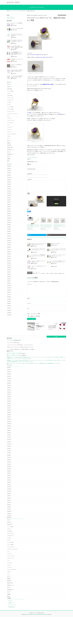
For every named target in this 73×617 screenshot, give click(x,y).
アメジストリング (39, 273)
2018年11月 (9, 312)
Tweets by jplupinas (10, 17)
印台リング (9, 140)
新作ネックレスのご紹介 (55, 243)
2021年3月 (9, 258)
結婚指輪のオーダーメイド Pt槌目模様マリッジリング (40, 326)
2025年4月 (9, 172)
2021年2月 (9, 260)
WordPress (26, 614)
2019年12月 (9, 285)
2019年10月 (9, 491)
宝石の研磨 (9, 145)
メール (29, 303)
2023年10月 (9, 195)
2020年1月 (9, 283)
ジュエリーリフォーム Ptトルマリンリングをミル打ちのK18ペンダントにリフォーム (38, 249)
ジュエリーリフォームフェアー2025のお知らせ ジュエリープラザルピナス (17, 35)
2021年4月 (9, 256)
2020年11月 (9, 265)
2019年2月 (9, 305)
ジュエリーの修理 (10, 109)
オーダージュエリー (10, 97)
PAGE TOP (70, 597)
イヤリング (9, 93)
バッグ (8, 124)
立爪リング (9, 156)
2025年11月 (9, 168)
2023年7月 (9, 202)
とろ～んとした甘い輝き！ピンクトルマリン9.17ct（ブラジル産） (52, 326)
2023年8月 (9, 401)
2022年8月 (9, 428)
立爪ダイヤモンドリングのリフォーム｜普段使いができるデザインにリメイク (16, 41)
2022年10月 (9, 222)
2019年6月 (9, 296)
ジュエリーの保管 (10, 106)
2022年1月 (9, 437)
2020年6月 (9, 274)
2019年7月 (9, 294)
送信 (28, 193)
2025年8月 (9, 170)
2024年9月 (9, 181)
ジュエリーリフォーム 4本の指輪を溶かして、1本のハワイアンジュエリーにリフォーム (38, 255)
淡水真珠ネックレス (10, 149)
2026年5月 (9, 166)
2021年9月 (9, 446)
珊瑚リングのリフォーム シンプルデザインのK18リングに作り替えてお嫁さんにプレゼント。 (23, 363)
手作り (57, 273)
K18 (34, 273)
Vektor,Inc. (46, 614)
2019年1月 (9, 509)
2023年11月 (9, 193)
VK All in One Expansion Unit (40, 614)
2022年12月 (9, 419)
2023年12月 (9, 392)
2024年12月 (9, 177)
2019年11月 (9, 287)
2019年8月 (9, 292)
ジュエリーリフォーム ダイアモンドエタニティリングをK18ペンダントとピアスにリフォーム (58, 249)
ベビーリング (9, 131)
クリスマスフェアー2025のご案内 (17, 28)
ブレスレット (9, 129)
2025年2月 (9, 175)
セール (8, 115)
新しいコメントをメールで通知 (34, 313)
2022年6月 (9, 229)
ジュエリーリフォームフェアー (12, 113)
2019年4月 (9, 301)
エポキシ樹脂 (9, 95)
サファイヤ (9, 104)
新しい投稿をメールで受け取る (34, 316)
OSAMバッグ (9, 86)
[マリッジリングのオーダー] (31, 325)
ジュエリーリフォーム (62, 15)
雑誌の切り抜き (62, 273)
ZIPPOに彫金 (9, 88)
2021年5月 (9, 455)
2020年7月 (9, 473)
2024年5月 (9, 186)
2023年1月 (9, 215)
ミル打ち (53, 273)
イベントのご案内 (10, 91)
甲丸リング (9, 587)
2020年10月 (9, 267)
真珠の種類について (10, 154)
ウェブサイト (29, 173)
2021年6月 (9, 251)
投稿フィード (11, 602)
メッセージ (29, 179)
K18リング (9, 84)
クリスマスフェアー (10, 100)
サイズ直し (9, 102)
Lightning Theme (32, 614)
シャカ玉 (49, 273)
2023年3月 (9, 211)
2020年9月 (9, 269)
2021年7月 (9, 249)
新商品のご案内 (9, 147)
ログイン (10, 600)
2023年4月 (9, 410)
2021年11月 (9, 240)
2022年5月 (9, 231)
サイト (28, 308)
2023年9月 (9, 197)
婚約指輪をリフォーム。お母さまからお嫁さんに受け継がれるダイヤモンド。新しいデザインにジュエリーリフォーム (26, 357)
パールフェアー (9, 127)
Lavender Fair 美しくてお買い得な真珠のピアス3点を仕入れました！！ (17, 71)
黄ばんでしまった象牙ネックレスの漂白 (13, 353)
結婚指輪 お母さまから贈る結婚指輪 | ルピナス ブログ (49, 363)
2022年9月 (9, 224)
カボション (45, 273)
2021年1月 (9, 464)
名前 (29, 164)
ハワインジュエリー (10, 122)
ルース (8, 138)
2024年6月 (9, 184)
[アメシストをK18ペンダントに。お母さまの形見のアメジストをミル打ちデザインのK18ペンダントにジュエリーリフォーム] (33, 220)
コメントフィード (12, 604)
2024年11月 (9, 179)
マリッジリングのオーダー (11, 133)
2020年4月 (9, 276)
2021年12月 (9, 238)
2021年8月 (9, 247)
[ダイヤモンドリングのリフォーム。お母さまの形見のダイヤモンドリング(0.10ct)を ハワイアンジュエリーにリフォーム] (60, 220)
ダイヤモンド (9, 118)
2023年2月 (9, 213)
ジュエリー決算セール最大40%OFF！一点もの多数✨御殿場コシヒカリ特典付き (17, 47)
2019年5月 (9, 500)
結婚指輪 (8, 158)
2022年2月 (9, 233)
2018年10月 (9, 314)
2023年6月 (9, 204)
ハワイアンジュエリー (11, 120)
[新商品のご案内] (62, 326)
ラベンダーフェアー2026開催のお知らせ (14, 340)
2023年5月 (9, 206)
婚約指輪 (8, 142)
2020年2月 (9, 482)
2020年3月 (9, 278)
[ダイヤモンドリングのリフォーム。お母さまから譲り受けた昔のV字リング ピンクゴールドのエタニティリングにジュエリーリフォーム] (46, 220)
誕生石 (8, 596)
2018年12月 (9, 310)
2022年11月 (9, 220)
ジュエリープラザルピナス (32, 157)
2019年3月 (9, 303)
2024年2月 (9, 188)
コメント (29, 284)
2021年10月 (9, 242)
